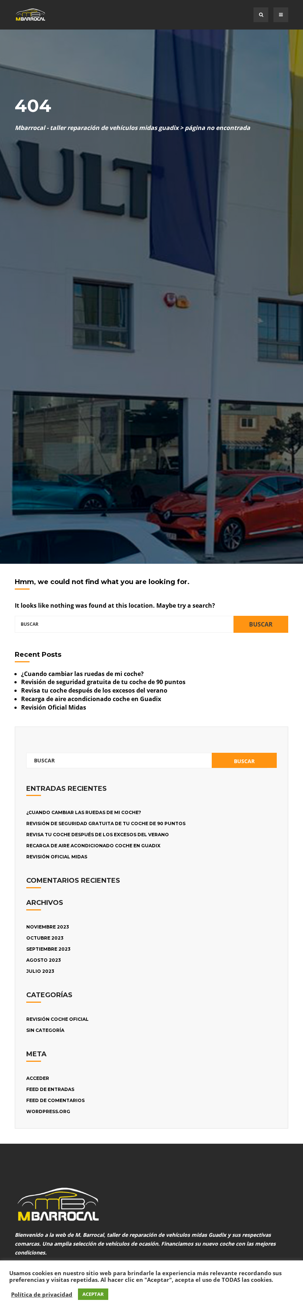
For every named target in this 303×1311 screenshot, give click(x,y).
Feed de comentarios (55, 1100)
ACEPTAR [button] (93, 1294)
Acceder (37, 1078)
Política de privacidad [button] (41, 1294)
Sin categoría (45, 1030)
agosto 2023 (43, 960)
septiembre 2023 (48, 949)
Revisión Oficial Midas (53, 707)
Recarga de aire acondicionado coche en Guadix (91, 699)
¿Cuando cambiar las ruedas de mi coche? (82, 674)
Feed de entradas (50, 1089)
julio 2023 (40, 971)
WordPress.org (48, 1111)
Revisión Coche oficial (57, 1019)
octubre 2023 (45, 938)
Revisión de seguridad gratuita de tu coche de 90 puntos (103, 682)
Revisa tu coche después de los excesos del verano (94, 690)
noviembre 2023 (47, 927)
